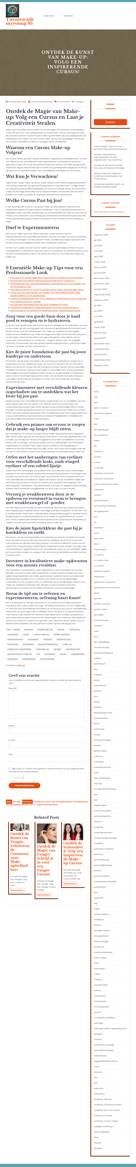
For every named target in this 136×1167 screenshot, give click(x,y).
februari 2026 (100, 267)
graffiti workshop (102, 603)
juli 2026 (97, 240)
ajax (96, 402)
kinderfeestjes (101, 718)
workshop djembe (103, 1099)
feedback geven (102, 571)
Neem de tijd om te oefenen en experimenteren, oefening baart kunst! (45, 310)
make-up (67, 644)
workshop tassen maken (106, 1121)
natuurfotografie (102, 816)
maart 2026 (99, 262)
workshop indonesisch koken (108, 1104)
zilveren (97, 1142)
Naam (12, 725)
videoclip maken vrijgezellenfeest (110, 1028)
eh (95, 522)
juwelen (97, 691)
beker (96, 440)
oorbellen (98, 843)
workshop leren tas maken (107, 1110)
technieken (49, 653)
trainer (97, 974)
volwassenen (100, 1055)
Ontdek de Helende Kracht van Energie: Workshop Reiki (109, 185)
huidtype (47, 639)
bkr (95, 446)
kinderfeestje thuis (103, 712)
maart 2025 (99, 327)
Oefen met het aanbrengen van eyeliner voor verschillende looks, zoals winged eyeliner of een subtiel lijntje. (45, 294)
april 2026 (98, 256)
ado (96, 397)
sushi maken (100, 957)
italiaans (98, 674)
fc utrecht (99, 565)
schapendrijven (101, 914)
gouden (98, 598)
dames (97, 495)
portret (97, 870)
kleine (96, 723)
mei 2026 (98, 251)
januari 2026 (99, 272)
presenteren (100, 887)
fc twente (99, 554)
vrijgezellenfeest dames (106, 1061)
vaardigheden (78, 653)
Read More (17, 890)
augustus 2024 (101, 365)
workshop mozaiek (103, 1115)
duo (96, 516)
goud (96, 593)
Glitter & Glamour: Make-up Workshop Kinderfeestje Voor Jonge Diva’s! (108, 176)
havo (96, 631)
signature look (73, 649)
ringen (97, 908)
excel (96, 533)
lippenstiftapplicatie (48, 644)
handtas (98, 625)
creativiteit (12, 634)
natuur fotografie (102, 810)
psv (95, 892)
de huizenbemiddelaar (105, 505)
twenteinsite (100, 1001)
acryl (96, 391)
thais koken (99, 968)
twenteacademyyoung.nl (20, 21)
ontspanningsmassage (105, 838)
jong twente (100, 685)
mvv (96, 794)
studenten (99, 946)
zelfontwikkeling (101, 1131)
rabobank (98, 897)
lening (97, 734)
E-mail (12, 740)
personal (98, 854)
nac (96, 799)
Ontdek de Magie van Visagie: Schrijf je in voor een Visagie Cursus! (46, 860)
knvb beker (99, 729)
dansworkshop (101, 500)
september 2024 (102, 360)
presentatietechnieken (105, 881)
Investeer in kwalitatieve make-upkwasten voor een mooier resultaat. (44, 307)
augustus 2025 (101, 300)
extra (96, 544)
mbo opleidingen (102, 778)
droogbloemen (101, 511)
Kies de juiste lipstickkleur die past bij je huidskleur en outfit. (39, 304)
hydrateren (12, 644)
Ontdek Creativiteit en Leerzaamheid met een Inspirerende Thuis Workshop (108, 157)
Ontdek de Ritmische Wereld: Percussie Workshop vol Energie (109, 166)
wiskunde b (99, 1093)
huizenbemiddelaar (103, 652)
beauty (16, 629)
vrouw (97, 1066)
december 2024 (102, 343)
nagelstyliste (100, 805)
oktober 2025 (100, 289)
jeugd (96, 680)
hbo (96, 636)
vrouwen (98, 1072)
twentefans (100, 995)
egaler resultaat (62, 634)
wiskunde (98, 1088)
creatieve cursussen (104, 473)
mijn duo (98, 783)
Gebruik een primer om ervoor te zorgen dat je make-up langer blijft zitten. (47, 289)
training (97, 979)
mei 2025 (98, 316)
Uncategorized (101, 1006)
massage (98, 761)
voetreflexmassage (103, 1050)
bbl (95, 424)
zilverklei (98, 1148)
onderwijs (98, 827)
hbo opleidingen (102, 642)
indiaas (97, 658)
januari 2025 (100, 338)
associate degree (103, 413)
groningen (99, 614)
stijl (38, 653)
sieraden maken (102, 930)
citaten (97, 456)
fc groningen (100, 549)
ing (95, 669)
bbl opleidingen (101, 429)
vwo (96, 1077)
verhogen (98, 1023)
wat (96, 1082)
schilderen (99, 919)
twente (97, 990)
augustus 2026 (101, 234)
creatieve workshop (103, 478)
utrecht (97, 1012)
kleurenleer (28, 644)
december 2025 (102, 278)
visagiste (98, 1033)
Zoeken (110, 104)
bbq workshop (101, 435)
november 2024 (101, 349)
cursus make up (41, 634)
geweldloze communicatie (107, 587)
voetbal (98, 1039)
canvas (60, 629)
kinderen (98, 707)
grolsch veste (100, 609)
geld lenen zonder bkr (104, 582)
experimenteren (15, 639)
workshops (12, 658)
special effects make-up (19, 653)
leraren (97, 745)
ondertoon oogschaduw (19, 649)
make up (20, 665)
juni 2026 (98, 245)
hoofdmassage (101, 647)
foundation (33, 639)
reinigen (57, 649)
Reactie (13, 688)
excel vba (98, 538)
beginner (28, 629)
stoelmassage (101, 941)
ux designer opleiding (104, 1017)
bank (96, 418)
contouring (74, 629)
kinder (97, 701)
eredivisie (98, 527)
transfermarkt (101, 984)
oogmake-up (42, 649)
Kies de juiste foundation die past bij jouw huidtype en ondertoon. (42, 280)
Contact (68, 15)
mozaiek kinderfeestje (105, 789)
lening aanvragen (102, 740)
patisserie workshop (104, 848)
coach (97, 462)
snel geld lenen (101, 936)
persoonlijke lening (103, 865)
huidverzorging (64, 639)
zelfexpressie (28, 658)
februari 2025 (100, 332)
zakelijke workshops (103, 1126)
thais (96, 963)
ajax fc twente (101, 407)
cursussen (99, 489)
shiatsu (97, 925)
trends (63, 653)
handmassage (101, 620)
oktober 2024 (100, 354)
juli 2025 (97, 305)
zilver (96, 1137)
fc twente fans (101, 560)
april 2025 (98, 321)
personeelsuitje (101, 859)
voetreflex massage (104, 1044)
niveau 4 (98, 821)
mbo (96, 772)
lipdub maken (100, 750)
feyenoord (99, 576)
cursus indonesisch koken (106, 484)
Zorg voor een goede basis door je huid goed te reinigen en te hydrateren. (47, 277)
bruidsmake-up (45, 629)
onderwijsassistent (103, 832)
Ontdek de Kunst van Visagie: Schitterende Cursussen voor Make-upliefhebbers (19, 852)
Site (10, 754)
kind (96, 696)
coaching (98, 467)
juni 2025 (98, 311)
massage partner (102, 767)
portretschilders (102, 876)
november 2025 (101, 283)
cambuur (98, 451)
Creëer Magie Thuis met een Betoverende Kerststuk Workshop (110, 147)
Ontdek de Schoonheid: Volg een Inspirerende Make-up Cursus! (73, 853)
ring (95, 903)
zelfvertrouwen (47, 658)
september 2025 (102, 294)
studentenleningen (103, 952)
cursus (26, 634)
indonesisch (100, 663)
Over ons (49, 15)
